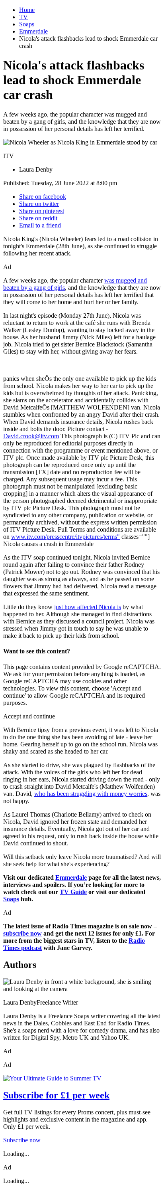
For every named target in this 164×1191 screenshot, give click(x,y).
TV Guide (73, 891)
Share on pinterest (41, 211)
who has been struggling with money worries (90, 793)
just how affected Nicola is (87, 606)
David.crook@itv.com (31, 436)
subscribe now (22, 933)
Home (27, 9)
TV (23, 17)
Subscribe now (22, 1140)
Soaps (26, 24)
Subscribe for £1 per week (56, 1095)
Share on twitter (39, 203)
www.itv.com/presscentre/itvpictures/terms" (65, 536)
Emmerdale (33, 31)
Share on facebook (42, 196)
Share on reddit (38, 218)
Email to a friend (40, 225)
